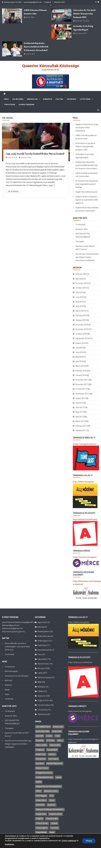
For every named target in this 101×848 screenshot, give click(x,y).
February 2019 (81, 315)
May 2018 (79, 357)
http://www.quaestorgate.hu (13, 632)
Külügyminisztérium (44, 773)
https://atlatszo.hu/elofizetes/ (85, 519)
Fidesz (60, 740)
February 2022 (81, 274)
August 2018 (81, 343)
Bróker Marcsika (44, 636)
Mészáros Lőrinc (51, 791)
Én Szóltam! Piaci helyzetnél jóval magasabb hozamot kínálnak (87, 184)
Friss (6, 99)
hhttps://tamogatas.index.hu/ (84, 444)
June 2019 (80, 297)
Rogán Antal (41, 814)
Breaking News (43, 631)
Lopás (40, 673)
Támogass (80, 241)
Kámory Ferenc (42, 768)
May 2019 (79, 302)
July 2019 (79, 292)
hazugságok (52, 750)
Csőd (57, 736)
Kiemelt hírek (43, 664)
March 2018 (80, 366)
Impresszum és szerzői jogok (16, 676)
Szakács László (55, 814)
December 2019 (82, 283)
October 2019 (81, 288)
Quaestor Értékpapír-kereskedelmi (49, 809)
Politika (59, 99)
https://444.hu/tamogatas (83, 482)
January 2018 (81, 375)
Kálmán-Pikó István (54, 763)
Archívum (14, 191)
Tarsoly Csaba (43, 705)
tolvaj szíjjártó (41, 828)
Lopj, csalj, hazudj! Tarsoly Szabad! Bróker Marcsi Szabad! (35, 153)
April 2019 (79, 306)
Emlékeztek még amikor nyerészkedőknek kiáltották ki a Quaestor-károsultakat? (36, 47)
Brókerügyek (43, 641)
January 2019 (81, 320)
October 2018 (81, 334)
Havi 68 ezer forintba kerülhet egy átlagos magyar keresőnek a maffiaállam (87, 257)
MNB (39, 682)
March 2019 (80, 311)
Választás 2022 (59, 2)
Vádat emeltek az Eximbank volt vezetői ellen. (87, 174)
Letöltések (85, 99)
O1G (51, 796)
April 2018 (79, 361)
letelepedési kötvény (44, 777)
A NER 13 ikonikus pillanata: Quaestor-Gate (35, 12)
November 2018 (82, 329)
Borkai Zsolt (58, 727)
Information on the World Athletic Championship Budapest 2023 (84, 14)
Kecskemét (40, 759)
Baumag (41, 627)
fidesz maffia (41, 745)
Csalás (49, 736)
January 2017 (81, 430)
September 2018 (82, 338)
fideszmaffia (55, 745)
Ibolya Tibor (40, 754)
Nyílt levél (8, 680)
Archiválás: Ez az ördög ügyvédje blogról (83, 28)
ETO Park (50, 740)
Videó (7, 694)
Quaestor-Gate (81, 229)
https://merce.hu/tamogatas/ (85, 557)
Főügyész (40, 750)
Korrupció (47, 99)
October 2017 (81, 389)
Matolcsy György (44, 677)
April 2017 (79, 417)
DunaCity (39, 740)
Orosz (52, 800)
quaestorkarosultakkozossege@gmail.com (19, 622)
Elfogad (89, 841)
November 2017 (82, 384)
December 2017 (82, 380)
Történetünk (80, 225)
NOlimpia (41, 687)
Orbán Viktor (41, 800)
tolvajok (54, 823)
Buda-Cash (42, 645)
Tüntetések (9, 104)
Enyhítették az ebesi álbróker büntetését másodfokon (87, 209)
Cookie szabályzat (69, 840)
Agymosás (71, 99)
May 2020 (79, 279)
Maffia (38, 782)
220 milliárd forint (43, 727)
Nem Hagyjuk (41, 796)
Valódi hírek (17, 99)
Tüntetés (54, 828)
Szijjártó (39, 819)
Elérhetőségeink (26, 104)
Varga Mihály (41, 832)
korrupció (40, 763)
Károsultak (32, 99)
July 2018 (79, 348)
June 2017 (80, 407)
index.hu (52, 754)
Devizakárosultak (44, 650)
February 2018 (81, 371)
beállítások (9, 844)
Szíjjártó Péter (43, 700)
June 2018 (80, 352)
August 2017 (81, 398)
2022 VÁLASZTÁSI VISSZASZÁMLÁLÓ (83, 235)
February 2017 (81, 426)
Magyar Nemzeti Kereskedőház (48, 786)
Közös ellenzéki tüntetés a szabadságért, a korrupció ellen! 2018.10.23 (17, 646)
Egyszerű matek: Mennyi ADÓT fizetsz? (85, 247)
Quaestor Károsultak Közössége (50, 65)
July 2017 (79, 403)
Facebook (48, 2)
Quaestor (41, 696)
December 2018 (82, 325)
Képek (7, 690)
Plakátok (8, 685)
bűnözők (39, 736)
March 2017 (80, 421)
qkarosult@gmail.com (10, 625)
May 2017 (79, 412)
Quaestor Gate (26, 157)
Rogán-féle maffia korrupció (86, 192)
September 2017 (82, 394)
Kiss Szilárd (53, 759)
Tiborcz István (42, 823)
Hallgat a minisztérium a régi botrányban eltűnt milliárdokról (87, 127)
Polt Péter (40, 805)
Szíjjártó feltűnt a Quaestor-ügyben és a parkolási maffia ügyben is (87, 200)
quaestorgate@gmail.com (33, 2)
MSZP (38, 791)
